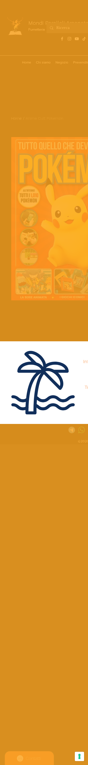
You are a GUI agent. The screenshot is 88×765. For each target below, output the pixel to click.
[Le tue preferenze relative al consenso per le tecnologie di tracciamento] (79, 756)
